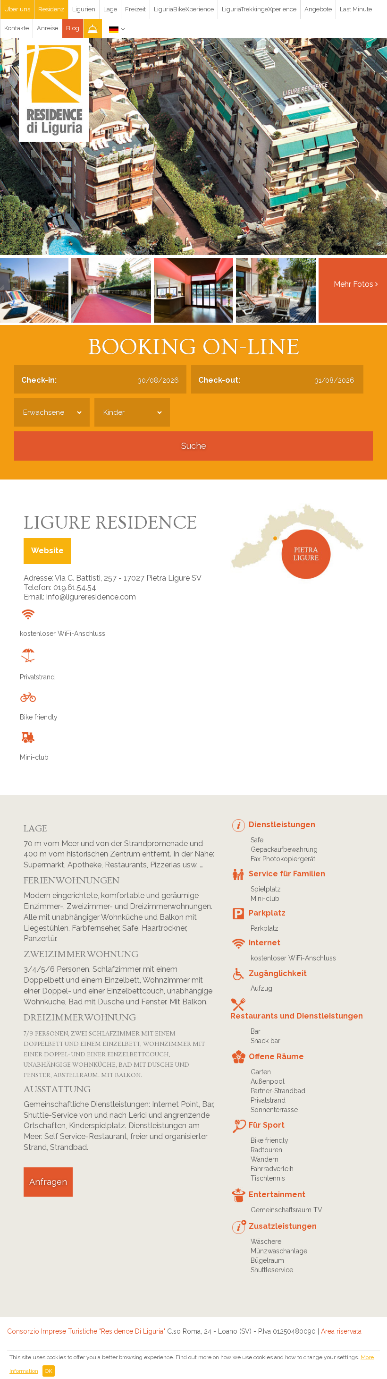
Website (47, 550)
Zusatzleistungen (283, 1226)
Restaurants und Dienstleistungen (296, 1015)
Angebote (318, 9)
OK (48, 1371)
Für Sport (267, 1125)
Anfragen (48, 1182)
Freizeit (135, 9)
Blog (72, 28)
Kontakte (16, 28)
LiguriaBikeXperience (184, 9)
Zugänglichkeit (278, 973)
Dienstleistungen (282, 824)
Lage (110, 9)
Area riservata (341, 1331)
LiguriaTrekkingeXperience (259, 9)
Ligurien (83, 9)
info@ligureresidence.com (91, 596)
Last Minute (356, 9)
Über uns (17, 9)
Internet (264, 942)
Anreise (47, 28)
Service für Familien (287, 873)
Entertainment (277, 1194)
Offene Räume (276, 1056)
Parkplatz (267, 912)
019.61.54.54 (74, 587)
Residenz (51, 9)
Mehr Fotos (354, 284)
